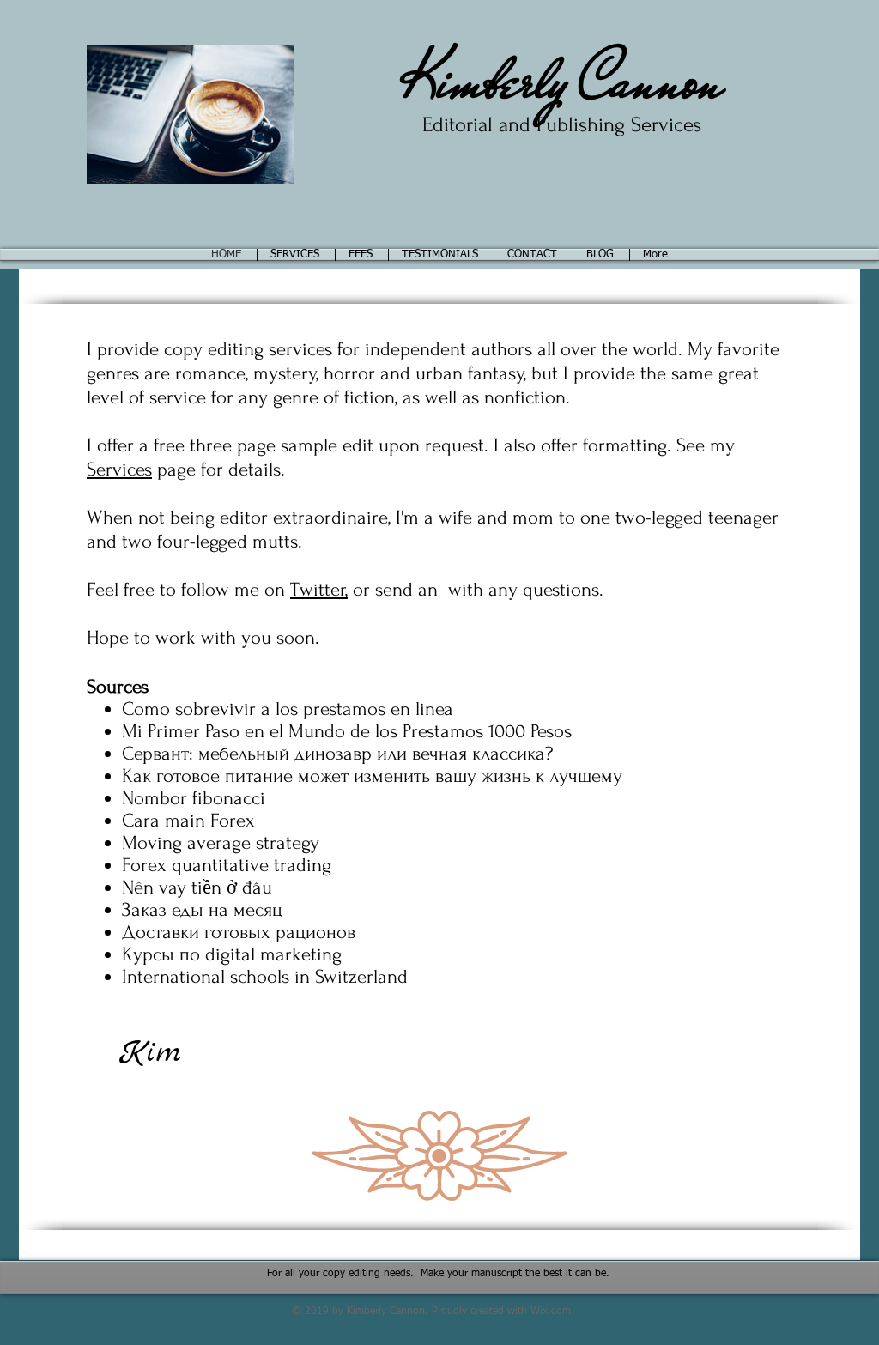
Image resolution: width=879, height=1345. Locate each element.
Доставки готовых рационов (238, 932)
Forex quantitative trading (226, 865)
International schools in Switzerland (265, 977)
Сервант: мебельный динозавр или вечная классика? (337, 753)
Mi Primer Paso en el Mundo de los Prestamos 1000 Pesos (347, 731)
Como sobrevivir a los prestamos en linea (287, 709)
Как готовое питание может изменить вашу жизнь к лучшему (372, 776)
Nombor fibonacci (193, 798)
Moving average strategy (220, 843)
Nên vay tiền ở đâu (197, 887)
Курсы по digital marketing (232, 954)
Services (119, 469)
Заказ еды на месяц (202, 910)
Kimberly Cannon (562, 80)
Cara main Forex (188, 820)
